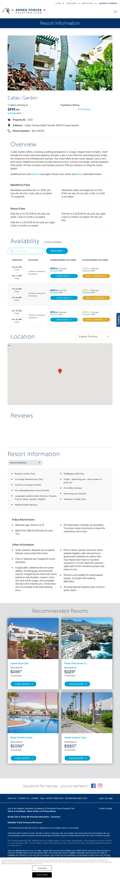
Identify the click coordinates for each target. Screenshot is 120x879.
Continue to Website (42, 874)
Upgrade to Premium (108, 3)
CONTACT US (24, 798)
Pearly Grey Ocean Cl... (76, 663)
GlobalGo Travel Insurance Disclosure (25, 822)
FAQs (42, 798)
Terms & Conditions (17, 811)
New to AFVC (87, 3)
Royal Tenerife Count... (22, 737)
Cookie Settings (42, 868)
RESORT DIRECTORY (55, 798)
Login (58, 3)
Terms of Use (33, 811)
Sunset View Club (19, 663)
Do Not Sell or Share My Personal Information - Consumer (34, 817)
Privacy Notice (49, 811)
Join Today (71, 3)
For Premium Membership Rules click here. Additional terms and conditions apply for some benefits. (43, 828)
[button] (12, 63)
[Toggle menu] (115, 12)
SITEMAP (34, 798)
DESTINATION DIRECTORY (76, 798)
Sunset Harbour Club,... (76, 737)
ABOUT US (12, 798)
